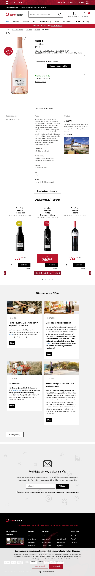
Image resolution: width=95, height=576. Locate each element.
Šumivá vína (31, 545)
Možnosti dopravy (40, 82)
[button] (47, 571)
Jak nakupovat (46, 542)
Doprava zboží (46, 545)
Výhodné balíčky (45, 21)
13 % (64, 51)
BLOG (78, 21)
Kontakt (73, 536)
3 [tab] (49, 279)
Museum (37, 30)
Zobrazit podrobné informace (46, 191)
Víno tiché (29, 30)
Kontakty (86, 21)
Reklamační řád (61, 542)
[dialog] (47, 562)
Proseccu (48, 343)
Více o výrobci (68, 134)
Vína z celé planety (17, 30)
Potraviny (16, 21)
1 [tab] (42, 279)
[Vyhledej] (60, 14)
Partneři (73, 539)
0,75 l (68, 51)
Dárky (57, 21)
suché (45, 51)
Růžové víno (39, 51)
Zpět (9, 33)
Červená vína (32, 539)
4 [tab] (53, 279)
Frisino (11, 334)
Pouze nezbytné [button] (40, 566)
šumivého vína (16, 390)
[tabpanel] (47, 241)
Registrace (60, 545)
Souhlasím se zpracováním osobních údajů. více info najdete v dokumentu (48, 492)
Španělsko (51, 51)
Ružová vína (31, 542)
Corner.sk (74, 542)
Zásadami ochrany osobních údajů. (54, 561)
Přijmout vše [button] (56, 566)
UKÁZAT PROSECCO (56, 26)
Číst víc (12, 343)
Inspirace (26, 21)
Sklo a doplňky (67, 21)
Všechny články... (15, 435)
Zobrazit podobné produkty (59, 66)
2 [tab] (46, 279)
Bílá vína (30, 536)
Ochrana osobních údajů (71, 492)
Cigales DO (58, 51)
